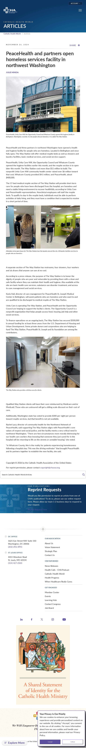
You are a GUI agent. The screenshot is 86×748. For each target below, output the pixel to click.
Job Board (49, 608)
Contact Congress (53, 604)
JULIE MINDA (12, 72)
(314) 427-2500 (15, 563)
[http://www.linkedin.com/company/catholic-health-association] (21, 619)
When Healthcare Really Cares (58, 581)
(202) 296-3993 (15, 546)
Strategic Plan (51, 551)
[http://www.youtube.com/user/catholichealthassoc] (64, 619)
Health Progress (52, 577)
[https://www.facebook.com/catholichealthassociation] (31, 619)
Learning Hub (51, 600)
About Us (49, 543)
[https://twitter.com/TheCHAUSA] (42, 619)
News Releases (51, 566)
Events (48, 596)
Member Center (52, 592)
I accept (50, 742)
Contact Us (50, 555)
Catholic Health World (12, 34)
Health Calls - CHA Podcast (57, 569)
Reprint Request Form (37, 509)
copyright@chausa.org (50, 467)
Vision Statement (52, 547)
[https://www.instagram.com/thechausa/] (52, 620)
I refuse (73, 742)
